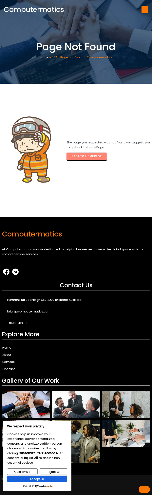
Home (44, 57)
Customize (22, 472)
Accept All (37, 479)
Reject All (53, 472)
